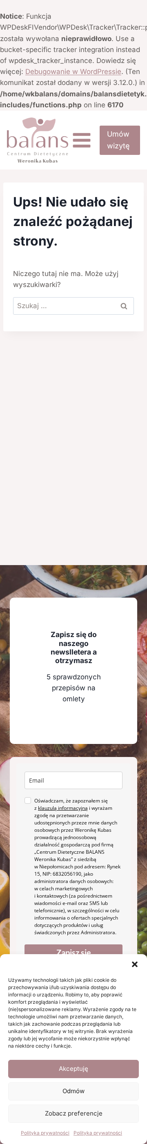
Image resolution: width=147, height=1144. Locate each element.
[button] (135, 964)
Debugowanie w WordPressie (73, 71)
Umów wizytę (118, 140)
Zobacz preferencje (73, 1113)
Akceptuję (73, 1068)
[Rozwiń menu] (82, 140)
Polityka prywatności (45, 1133)
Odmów (73, 1091)
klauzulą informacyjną (63, 808)
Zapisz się (73, 952)
